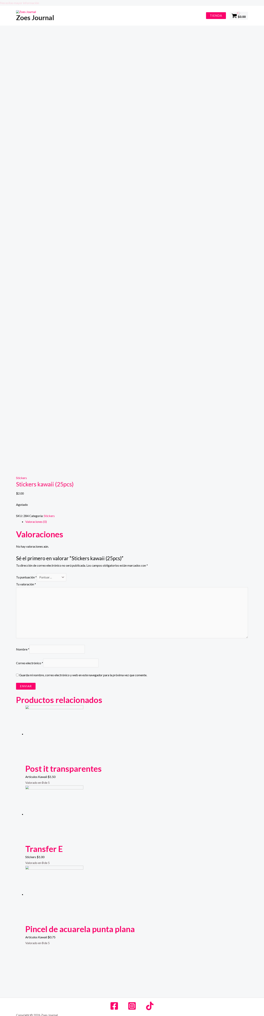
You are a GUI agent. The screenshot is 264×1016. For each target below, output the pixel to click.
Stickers (21, 478)
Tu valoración (26, 584)
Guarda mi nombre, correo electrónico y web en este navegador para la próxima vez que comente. (83, 675)
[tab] (136, 522)
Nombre (22, 649)
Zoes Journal (35, 17)
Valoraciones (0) (36, 521)
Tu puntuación (26, 577)
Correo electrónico (29, 663)
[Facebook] (114, 1006)
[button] (132, 3)
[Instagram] (132, 1006)
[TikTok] (150, 1006)
